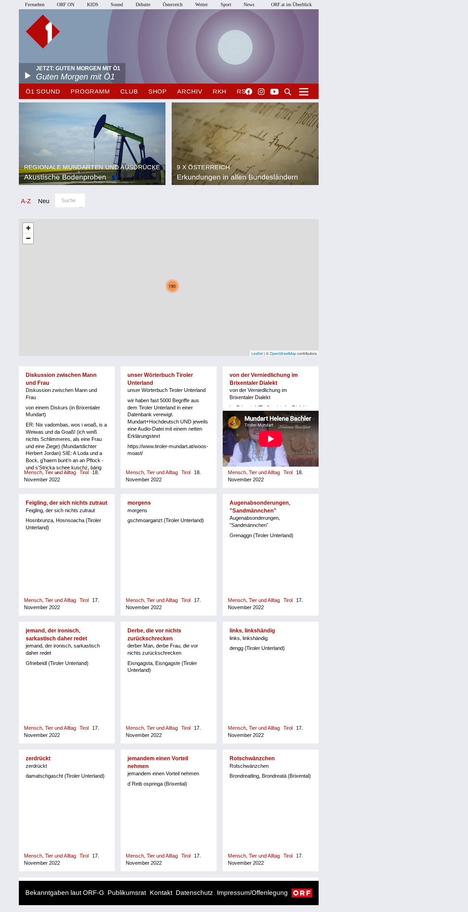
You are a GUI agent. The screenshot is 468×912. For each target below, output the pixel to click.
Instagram (261, 91)
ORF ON (65, 4)
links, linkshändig (252, 630)
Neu (43, 201)
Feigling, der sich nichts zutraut (66, 503)
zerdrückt (38, 758)
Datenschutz (194, 892)
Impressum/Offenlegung (252, 892)
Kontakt (161, 892)
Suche (287, 91)
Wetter (201, 4)
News (249, 4)
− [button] (28, 238)
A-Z (26, 201)
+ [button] (28, 228)
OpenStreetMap (283, 353)
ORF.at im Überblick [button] (291, 4)
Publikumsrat (127, 892)
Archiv (189, 91)
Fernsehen (35, 4)
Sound (117, 4)
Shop (157, 91)
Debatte (143, 4)
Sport (226, 4)
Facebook (248, 91)
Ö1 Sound (43, 91)
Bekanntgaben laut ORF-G (64, 892)
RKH (220, 91)
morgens (139, 503)
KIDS (92, 4)
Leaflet (257, 353)
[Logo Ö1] (43, 31)
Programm (90, 91)
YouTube (274, 92)
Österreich (173, 4)
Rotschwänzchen (252, 758)
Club (129, 91)
